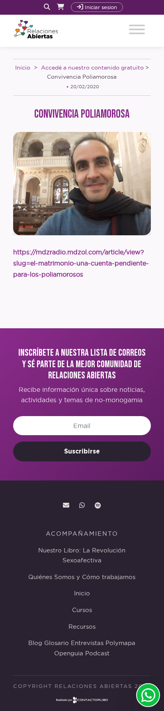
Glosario (56, 643)
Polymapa (120, 643)
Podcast (97, 653)
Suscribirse (82, 451)
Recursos (82, 627)
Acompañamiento (82, 534)
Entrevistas (87, 643)
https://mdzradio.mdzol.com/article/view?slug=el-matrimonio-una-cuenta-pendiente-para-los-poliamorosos (81, 263)
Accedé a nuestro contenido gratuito (92, 67)
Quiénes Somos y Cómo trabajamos (81, 577)
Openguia (68, 653)
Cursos (82, 610)
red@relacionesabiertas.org (66, 505)
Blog (35, 643)
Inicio (22, 67)
